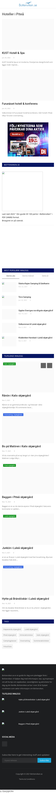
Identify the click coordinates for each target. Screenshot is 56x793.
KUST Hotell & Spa (13, 53)
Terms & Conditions (27, 779)
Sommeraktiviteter (41, 641)
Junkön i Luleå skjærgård (17, 548)
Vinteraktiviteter (26, 635)
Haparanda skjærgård (12, 629)
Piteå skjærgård (9, 635)
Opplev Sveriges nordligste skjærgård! (35, 310)
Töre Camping (24, 297)
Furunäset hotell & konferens (20, 103)
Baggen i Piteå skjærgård (17, 497)
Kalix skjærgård (43, 635)
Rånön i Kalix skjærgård (16, 395)
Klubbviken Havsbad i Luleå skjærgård (35, 338)
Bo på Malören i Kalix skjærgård (21, 446)
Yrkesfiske (7, 646)
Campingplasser (9, 641)
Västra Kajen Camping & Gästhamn (33, 283)
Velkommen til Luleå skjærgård (32, 324)
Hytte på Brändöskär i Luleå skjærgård (25, 598)
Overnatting (25, 641)
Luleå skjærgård (31, 629)
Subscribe (44, 760)
